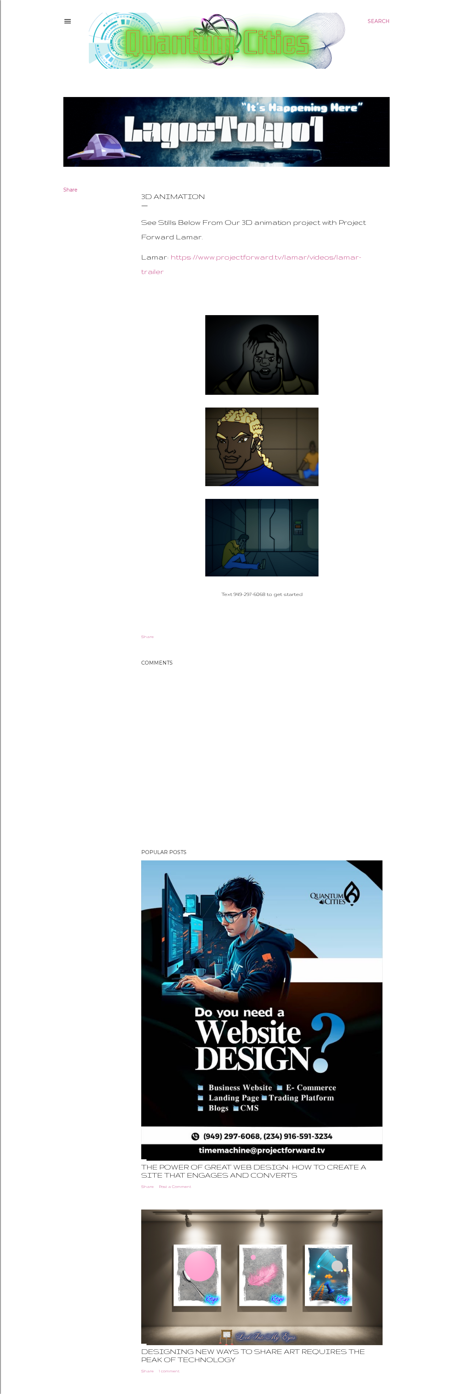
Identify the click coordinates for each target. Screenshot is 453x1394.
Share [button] (70, 190)
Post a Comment (175, 1186)
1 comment (169, 1371)
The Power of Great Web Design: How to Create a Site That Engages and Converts (253, 1171)
